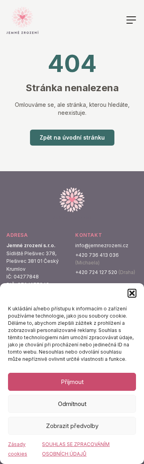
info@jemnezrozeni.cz (101, 245)
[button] (132, 293)
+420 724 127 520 (96, 272)
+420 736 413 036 (97, 255)
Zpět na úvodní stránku (72, 137)
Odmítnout (72, 404)
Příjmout (72, 382)
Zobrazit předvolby (72, 426)
